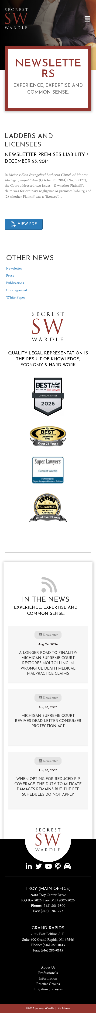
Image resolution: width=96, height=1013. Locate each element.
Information (48, 978)
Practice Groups (48, 983)
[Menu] (87, 19)
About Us (48, 967)
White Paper (15, 297)
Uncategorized (16, 290)
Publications (15, 283)
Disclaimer (63, 1008)
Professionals (48, 972)
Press (10, 275)
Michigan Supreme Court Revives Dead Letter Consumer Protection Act (48, 721)
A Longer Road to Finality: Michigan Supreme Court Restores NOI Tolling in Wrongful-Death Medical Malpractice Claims (48, 663)
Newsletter (21, 155)
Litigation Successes (48, 989)
